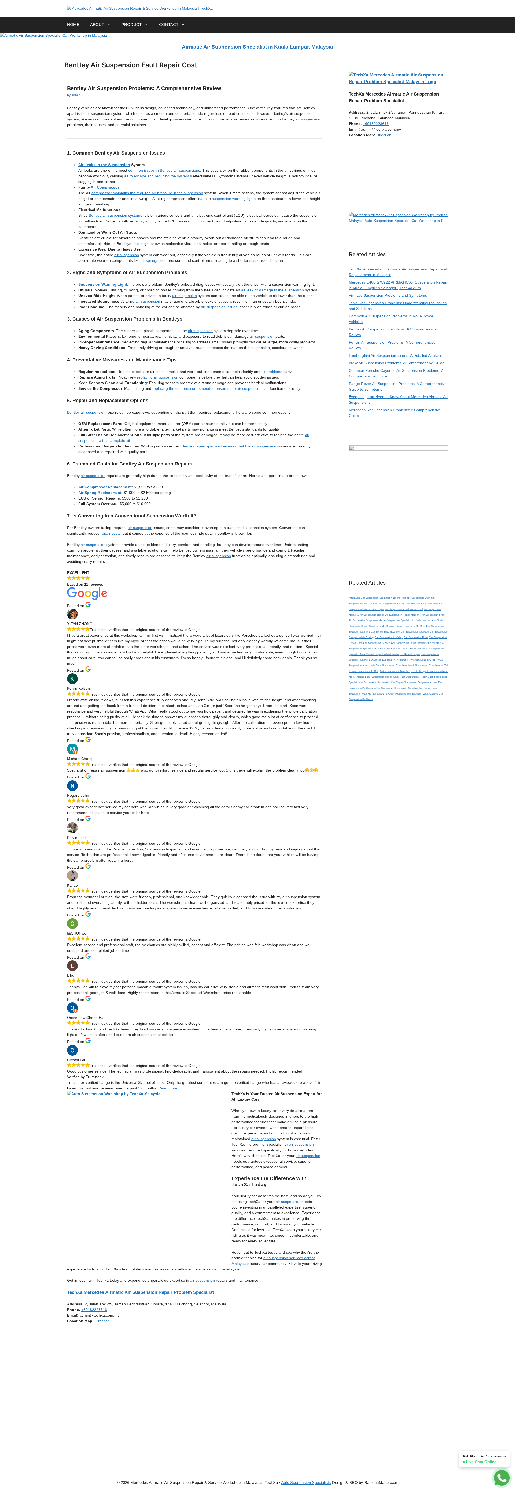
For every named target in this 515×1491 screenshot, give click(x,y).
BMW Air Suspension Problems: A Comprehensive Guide (396, 363)
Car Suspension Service (376, 643)
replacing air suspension (157, 377)
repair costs (110, 533)
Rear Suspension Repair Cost (416, 676)
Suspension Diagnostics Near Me (423, 682)
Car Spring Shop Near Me (385, 631)
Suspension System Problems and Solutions (397, 693)
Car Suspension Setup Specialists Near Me (415, 643)
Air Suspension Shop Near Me (365, 620)
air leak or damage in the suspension (272, 290)
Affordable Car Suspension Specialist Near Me (374, 598)
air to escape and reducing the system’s (158, 176)
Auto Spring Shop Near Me (370, 626)
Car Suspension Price (416, 637)
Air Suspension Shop (433, 615)
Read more (167, 1088)
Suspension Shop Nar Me (408, 688)
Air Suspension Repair (372, 615)
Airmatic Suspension (413, 598)
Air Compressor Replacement (105, 487)
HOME (73, 24)
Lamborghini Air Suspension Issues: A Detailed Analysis (395, 355)
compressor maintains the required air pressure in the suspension (147, 193)
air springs (149, 260)
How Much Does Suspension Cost (382, 665)
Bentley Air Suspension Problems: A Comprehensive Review (144, 88)
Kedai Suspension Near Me (395, 671)
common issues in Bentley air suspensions (164, 170)
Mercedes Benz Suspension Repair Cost (376, 676)
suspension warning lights (234, 198)
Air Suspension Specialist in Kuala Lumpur (406, 620)
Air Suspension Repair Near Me (403, 615)
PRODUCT (132, 24)
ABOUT (97, 24)
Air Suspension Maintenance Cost (404, 609)
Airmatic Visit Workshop (424, 603)
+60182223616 (94, 1310)
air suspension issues (219, 307)
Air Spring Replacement (100, 492)
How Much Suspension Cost (418, 665)
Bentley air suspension (86, 412)
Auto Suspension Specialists (306, 1482)
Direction (102, 1321)
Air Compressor (105, 187)
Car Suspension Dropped (415, 631)
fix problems (272, 371)
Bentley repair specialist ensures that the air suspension (229, 446)
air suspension (308, 119)
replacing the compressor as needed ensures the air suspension (207, 388)
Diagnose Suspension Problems (388, 660)
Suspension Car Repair (390, 682)
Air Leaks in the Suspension (104, 165)
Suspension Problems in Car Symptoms (371, 688)
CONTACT (168, 24)
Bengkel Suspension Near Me (402, 626)
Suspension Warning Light (102, 284)
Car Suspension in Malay (389, 637)
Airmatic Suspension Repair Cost (391, 603)
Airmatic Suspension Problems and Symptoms (388, 295)
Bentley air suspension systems (115, 215)
